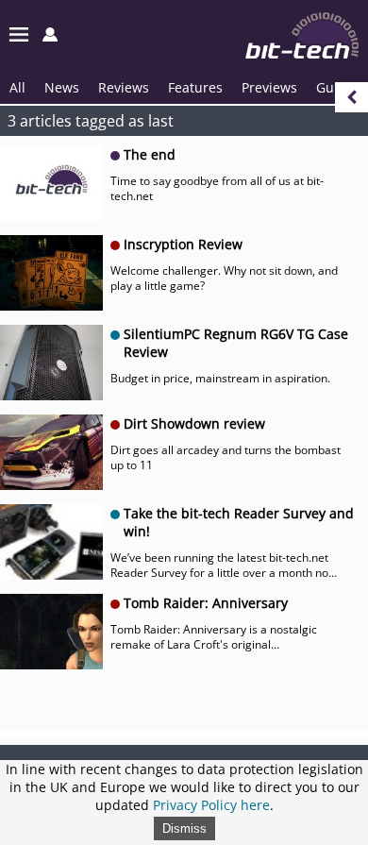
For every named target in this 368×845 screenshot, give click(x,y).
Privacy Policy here (211, 805)
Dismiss (184, 828)
